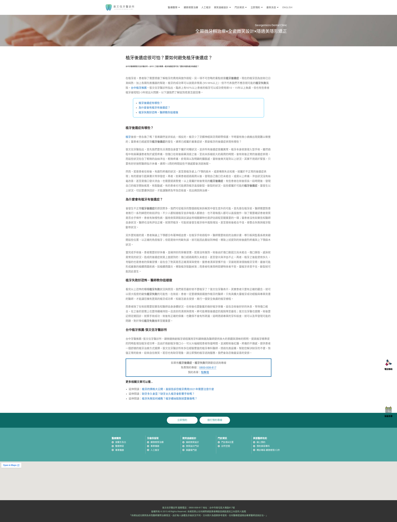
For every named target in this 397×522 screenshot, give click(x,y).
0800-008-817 (207, 367)
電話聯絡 (388, 369)
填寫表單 (388, 416)
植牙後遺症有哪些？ (150, 103)
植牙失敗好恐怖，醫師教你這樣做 (158, 112)
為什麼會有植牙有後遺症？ (154, 107)
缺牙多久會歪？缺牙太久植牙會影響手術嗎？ (168, 393)
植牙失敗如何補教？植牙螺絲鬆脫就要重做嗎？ (169, 398)
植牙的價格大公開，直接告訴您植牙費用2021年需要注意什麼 (178, 389)
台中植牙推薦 (139, 87)
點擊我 (205, 372)
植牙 (128, 136)
